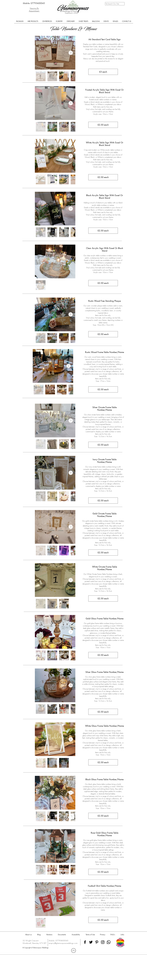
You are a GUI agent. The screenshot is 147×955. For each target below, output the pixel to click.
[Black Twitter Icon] (91, 942)
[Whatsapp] (108, 942)
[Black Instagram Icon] (102, 942)
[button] (20, 22)
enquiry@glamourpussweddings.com (63, 943)
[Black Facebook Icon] (85, 942)
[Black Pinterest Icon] (96, 942)
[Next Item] (71, 53)
